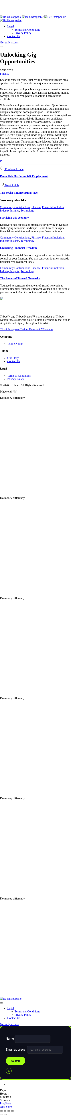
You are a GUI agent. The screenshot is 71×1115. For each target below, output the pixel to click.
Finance (4, 73)
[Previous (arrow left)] (1, 1114)
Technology (27, 210)
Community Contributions (15, 207)
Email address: (16, 1049)
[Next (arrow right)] (5, 1114)
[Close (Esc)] (1, 1111)
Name (10, 1039)
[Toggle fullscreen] (8, 1111)
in (1, 160)
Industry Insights (9, 210)
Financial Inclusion (53, 207)
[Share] (5, 1111)
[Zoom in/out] (12, 1111)
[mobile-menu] (1, 46)
